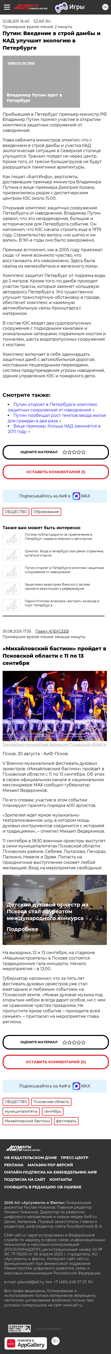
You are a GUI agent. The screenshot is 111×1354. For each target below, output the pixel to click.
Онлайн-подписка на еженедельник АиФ (50, 1172)
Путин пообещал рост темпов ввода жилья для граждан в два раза (57, 418)
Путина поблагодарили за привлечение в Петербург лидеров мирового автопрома (58, 537)
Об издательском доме (30, 1157)
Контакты (61, 1179)
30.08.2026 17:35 (17, 631)
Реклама (13, 1165)
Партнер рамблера (48, 1328)
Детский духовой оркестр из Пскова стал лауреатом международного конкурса (47, 911)
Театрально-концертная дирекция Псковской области (55, 744)
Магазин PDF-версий (50, 1165)
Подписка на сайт (24, 1179)
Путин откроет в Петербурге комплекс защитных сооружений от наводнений (53, 407)
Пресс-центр (74, 1157)
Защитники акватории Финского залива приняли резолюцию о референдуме (57, 586)
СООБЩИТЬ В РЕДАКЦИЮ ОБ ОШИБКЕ (42, 1187)
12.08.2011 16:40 (16, 21)
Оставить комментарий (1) (55, 472)
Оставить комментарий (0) (56, 1062)
